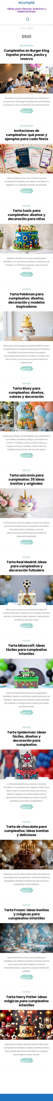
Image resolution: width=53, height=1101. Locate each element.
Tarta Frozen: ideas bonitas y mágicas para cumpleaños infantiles (26, 914)
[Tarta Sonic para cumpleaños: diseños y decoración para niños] (26, 239)
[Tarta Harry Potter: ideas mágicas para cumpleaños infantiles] (26, 1025)
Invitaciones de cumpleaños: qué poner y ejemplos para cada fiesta (26, 134)
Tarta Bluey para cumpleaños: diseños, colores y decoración (26, 392)
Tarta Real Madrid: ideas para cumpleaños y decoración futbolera (26, 566)
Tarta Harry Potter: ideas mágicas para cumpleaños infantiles (26, 1001)
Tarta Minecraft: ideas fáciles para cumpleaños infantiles (26, 649)
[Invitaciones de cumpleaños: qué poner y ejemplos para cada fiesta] (26, 159)
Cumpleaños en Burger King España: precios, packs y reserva (26, 54)
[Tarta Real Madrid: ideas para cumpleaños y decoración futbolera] (26, 590)
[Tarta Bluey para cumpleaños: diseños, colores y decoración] (26, 416)
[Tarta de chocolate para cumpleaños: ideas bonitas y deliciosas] (26, 855)
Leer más (26, 111)
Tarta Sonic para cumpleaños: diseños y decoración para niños (26, 214)
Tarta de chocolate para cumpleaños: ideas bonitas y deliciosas (26, 830)
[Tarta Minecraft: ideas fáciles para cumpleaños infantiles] (26, 673)
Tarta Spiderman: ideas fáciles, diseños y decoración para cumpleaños (26, 738)
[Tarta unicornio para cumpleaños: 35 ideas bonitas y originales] (26, 503)
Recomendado (26, 45)
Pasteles (26, 205)
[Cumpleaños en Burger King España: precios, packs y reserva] (26, 79)
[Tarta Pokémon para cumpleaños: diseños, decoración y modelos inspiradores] (26, 326)
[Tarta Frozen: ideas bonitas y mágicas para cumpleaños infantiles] (26, 938)
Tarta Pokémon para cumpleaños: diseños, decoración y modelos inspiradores (26, 300)
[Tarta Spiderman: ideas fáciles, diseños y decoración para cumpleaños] (26, 764)
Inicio (22, 28)
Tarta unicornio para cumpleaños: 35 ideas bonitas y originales (26, 479)
